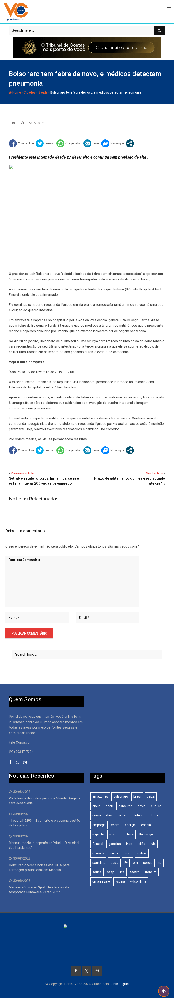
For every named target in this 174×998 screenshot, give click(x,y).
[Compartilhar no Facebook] (21, 143)
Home (16, 92)
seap (110, 872)
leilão (141, 844)
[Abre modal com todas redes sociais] (130, 143)
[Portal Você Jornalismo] (13, 123)
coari (109, 806)
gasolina (115, 844)
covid (141, 806)
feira (130, 834)
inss (129, 844)
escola (146, 825)
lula (153, 844)
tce (122, 872)
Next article (154, 473)
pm (135, 862)
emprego (99, 825)
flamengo (146, 834)
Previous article (22, 473)
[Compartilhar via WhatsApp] (69, 143)
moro (127, 853)
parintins (98, 862)
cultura (156, 806)
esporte (98, 834)
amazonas (100, 796)
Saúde (43, 92)
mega (114, 853)
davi (109, 815)
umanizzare (101, 881)
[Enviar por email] (91, 143)
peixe (114, 862)
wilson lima (138, 881)
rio (160, 862)
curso (96, 815)
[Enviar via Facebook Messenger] (112, 143)
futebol (97, 844)
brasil (137, 796)
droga (154, 815)
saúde (97, 872)
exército (115, 834)
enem (115, 825)
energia (130, 825)
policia (147, 862)
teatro (134, 872)
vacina (120, 881)
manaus (98, 853)
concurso (125, 806)
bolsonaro (121, 796)
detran (122, 815)
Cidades (30, 92)
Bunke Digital (119, 984)
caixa (151, 796)
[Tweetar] (45, 143)
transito (151, 872)
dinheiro (138, 815)
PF (126, 862)
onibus (142, 853)
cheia (96, 806)
